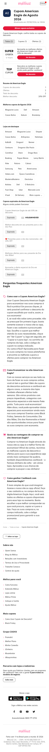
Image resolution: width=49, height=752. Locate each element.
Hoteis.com (9, 174)
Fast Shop (9, 190)
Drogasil (19, 142)
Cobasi (28, 163)
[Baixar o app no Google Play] (33, 698)
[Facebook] (14, 712)
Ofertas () (36, 41)
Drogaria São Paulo (26, 147)
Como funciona (11, 585)
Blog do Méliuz (11, 555)
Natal (42, 419)
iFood (7, 195)
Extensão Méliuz (12, 589)
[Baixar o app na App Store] (15, 698)
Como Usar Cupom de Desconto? (18, 619)
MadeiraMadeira (12, 179)
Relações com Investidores (16, 559)
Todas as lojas (14, 527)
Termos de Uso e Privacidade (17, 563)
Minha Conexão (11, 645)
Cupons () (22, 41)
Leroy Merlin (39, 158)
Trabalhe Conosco (12, 567)
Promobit (9, 637)
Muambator (10, 654)
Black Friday (10, 623)
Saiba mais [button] (9, 680)
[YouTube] (27, 712)
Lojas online (10, 593)
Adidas (8, 184)
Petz (20, 169)
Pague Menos (22, 158)
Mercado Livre (34, 190)
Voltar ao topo (12, 537)
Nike (7, 163)
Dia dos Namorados (28, 419)
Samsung (9, 169)
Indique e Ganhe (12, 601)
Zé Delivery (19, 195)
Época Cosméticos (27, 174)
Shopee (39, 132)
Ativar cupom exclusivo (24, 28)
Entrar (42, 3)
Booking (8, 158)
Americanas (32, 169)
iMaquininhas (11, 658)
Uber (21, 190)
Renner (31, 142)
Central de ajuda (12, 571)
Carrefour (9, 153)
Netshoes (39, 137)
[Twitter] (34, 712)
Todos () (9, 41)
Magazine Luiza (11, 110)
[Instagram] (21, 712)
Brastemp (36, 115)
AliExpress (25, 137)
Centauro (9, 147)
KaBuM (8, 142)
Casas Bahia (10, 115)
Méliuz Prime (10, 597)
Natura (17, 163)
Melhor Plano (10, 641)
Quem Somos (10, 551)
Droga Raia (32, 153)
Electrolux (29, 179)
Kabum (24, 115)
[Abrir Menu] (5, 3)
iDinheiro (9, 649)
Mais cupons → (36, 195)
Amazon (35, 110)
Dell (25, 110)
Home (5, 527)
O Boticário (29, 184)
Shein (20, 153)
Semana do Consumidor (26, 416)
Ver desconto (30, 57)
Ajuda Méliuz (10, 605)
